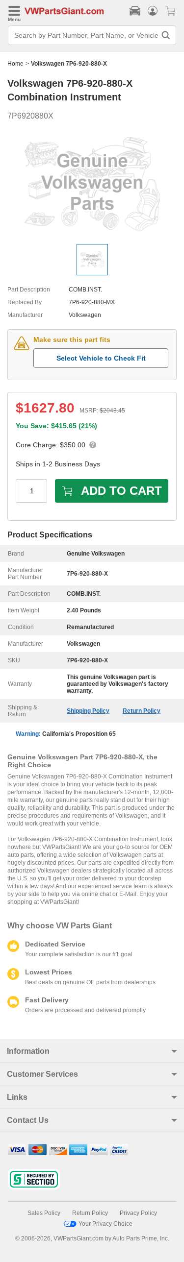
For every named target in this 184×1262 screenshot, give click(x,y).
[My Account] (152, 11)
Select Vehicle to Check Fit (101, 358)
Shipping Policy (88, 710)
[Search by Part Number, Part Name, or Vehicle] (166, 35)
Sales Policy (43, 1213)
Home (15, 63)
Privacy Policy (138, 1213)
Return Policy (141, 710)
